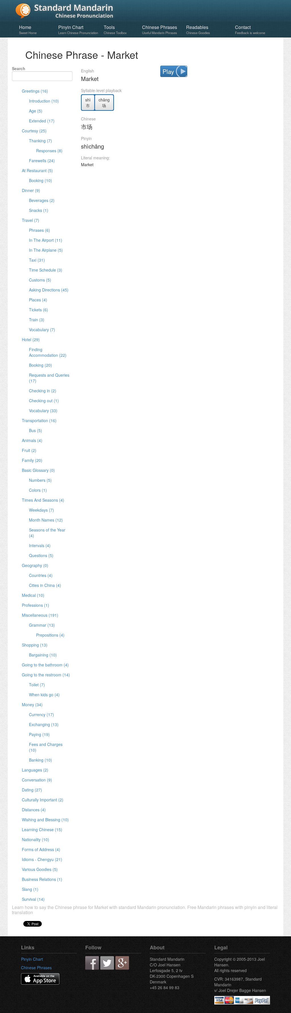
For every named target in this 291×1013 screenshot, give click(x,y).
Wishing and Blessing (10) (45, 819)
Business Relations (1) (42, 879)
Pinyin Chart (78, 29)
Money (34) (32, 704)
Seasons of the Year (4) (47, 532)
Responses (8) (49, 150)
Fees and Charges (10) (46, 747)
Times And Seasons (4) (43, 500)
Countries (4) (41, 575)
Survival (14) (33, 899)
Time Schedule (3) (45, 270)
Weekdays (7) (41, 510)
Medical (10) (33, 595)
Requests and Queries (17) (49, 377)
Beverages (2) (42, 200)
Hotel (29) (31, 339)
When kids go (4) (44, 694)
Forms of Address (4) (41, 849)
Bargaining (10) (43, 655)
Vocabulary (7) (42, 329)
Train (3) (36, 319)
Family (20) (32, 460)
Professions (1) (35, 605)
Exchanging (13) (44, 724)
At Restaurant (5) (37, 170)
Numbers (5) (40, 480)
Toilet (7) (37, 684)
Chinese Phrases (159, 29)
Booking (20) (40, 365)
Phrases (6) (39, 230)
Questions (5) (41, 555)
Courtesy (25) (34, 131)
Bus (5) (35, 430)
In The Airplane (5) (46, 250)
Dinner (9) (31, 190)
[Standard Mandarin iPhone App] (40, 978)
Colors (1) (38, 490)
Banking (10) (40, 760)
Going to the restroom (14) (46, 675)
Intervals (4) (40, 545)
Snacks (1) (38, 210)
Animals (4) (32, 440)
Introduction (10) (44, 101)
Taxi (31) (37, 260)
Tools (115, 29)
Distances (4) (34, 809)
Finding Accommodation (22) (47, 352)
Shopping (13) (34, 645)
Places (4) (38, 300)
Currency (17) (41, 714)
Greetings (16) (35, 91)
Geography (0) (35, 565)
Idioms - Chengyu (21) (42, 859)
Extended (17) (42, 121)
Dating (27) (32, 790)
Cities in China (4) (45, 585)
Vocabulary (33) (43, 410)
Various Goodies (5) (40, 869)
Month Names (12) (46, 520)
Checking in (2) (42, 390)
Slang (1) (30, 889)
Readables (198, 29)
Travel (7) (30, 220)
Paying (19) (39, 734)
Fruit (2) (29, 450)
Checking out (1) (44, 400)
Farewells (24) (42, 160)
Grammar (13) (42, 625)
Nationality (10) (35, 839)
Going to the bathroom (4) (45, 665)
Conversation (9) (37, 780)
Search (18, 68)
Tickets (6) (38, 309)
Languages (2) (35, 770)
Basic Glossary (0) (38, 470)
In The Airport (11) (45, 240)
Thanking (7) (40, 140)
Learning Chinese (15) (42, 829)
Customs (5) (40, 280)
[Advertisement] (179, 183)
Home (28, 29)
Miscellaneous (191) (40, 615)
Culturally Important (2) (42, 800)
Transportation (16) (39, 420)
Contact (250, 29)
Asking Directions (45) (48, 290)
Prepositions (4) (50, 635)
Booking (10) (40, 180)
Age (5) (35, 111)
